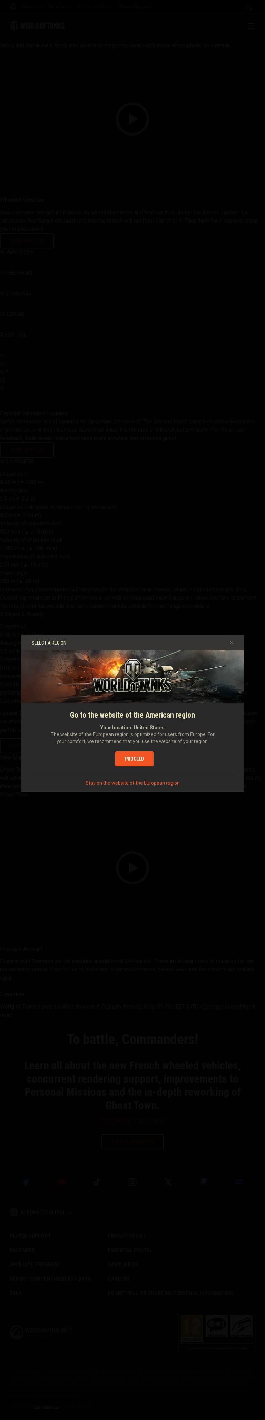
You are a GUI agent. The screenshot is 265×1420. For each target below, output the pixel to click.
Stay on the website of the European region (133, 783)
